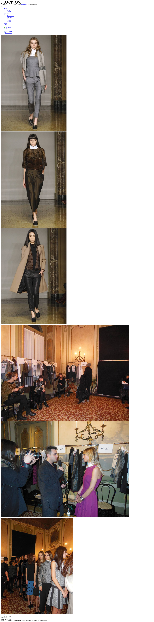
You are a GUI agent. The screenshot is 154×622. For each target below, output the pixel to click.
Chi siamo (6, 13)
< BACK (3, 615)
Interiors (9, 21)
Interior (9, 11)
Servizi (5, 14)
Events (9, 20)
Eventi (8, 10)
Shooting (9, 17)
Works (5, 8)
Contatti (6, 24)
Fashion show (10, 16)
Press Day (9, 18)
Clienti (5, 23)
